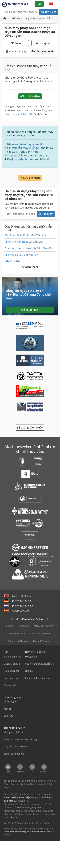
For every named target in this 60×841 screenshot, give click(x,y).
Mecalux (24, 625)
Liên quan (44, 43)
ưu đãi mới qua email (28, 144)
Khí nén (10, 625)
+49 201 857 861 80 (21, 606)
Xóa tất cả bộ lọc (18, 51)
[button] (56, 4)
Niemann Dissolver (40, 633)
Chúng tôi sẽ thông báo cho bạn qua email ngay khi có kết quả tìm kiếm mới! (28, 79)
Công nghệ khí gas (18, 641)
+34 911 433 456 (19, 611)
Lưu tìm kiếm (31, 96)
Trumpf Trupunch (42, 641)
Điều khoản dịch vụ (41, 831)
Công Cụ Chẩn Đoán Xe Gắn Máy (23, 242)
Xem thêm (31, 267)
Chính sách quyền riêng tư (16, 831)
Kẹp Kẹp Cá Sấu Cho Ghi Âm (21, 255)
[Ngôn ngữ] (51, 4)
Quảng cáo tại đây (31, 427)
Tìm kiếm (50, 12)
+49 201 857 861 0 (21, 601)
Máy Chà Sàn (12, 261)
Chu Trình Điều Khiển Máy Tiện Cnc (25, 235)
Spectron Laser (17, 633)
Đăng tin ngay (30, 309)
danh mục (26, 159)
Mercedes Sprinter (44, 625)
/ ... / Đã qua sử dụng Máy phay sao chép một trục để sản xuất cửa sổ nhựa (32, 18)
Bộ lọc (18, 43)
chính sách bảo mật (21, 114)
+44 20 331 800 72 (21, 596)
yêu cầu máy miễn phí (26, 148)
